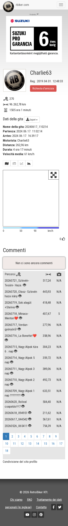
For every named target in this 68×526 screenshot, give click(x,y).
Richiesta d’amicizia (43, 88)
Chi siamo (16, 500)
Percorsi (10, 274)
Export (32, 119)
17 (60, 443)
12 (22, 443)
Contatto (41, 507)
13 (29, 443)
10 (6, 443)
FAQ (29, 500)
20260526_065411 (16, 426)
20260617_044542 (16, 419)
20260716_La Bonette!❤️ (21, 336)
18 (6, 451)
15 (45, 443)
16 (53, 443)
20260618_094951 (16, 413)
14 (37, 443)
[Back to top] (57, 515)
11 (14, 443)
